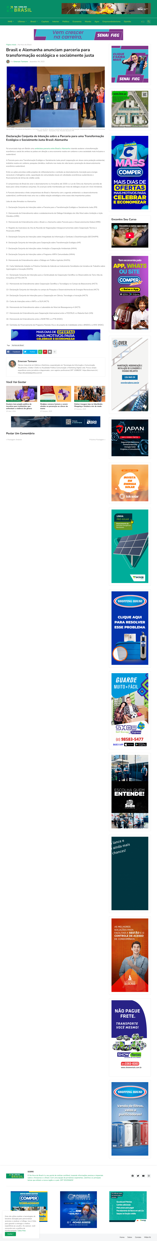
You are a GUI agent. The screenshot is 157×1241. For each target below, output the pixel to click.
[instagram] (149, 1176)
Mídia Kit (147, 1237)
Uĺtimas (21, 21)
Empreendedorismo (111, 21)
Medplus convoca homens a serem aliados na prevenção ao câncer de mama (54, 406)
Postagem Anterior (14, 439)
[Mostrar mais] (54, 352)
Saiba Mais (21, 1230)
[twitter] (138, 1176)
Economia (77, 21)
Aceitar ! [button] (10, 1234)
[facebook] (133, 1176)
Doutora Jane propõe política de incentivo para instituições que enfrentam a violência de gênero (19, 406)
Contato (138, 1237)
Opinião (127, 21)
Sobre (129, 1237)
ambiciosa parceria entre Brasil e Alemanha (52, 148)
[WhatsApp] (40, 352)
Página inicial (11, 45)
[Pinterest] (45, 352)
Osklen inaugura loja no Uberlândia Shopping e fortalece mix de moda (88, 405)
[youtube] (143, 1176)
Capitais (45, 21)
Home (122, 1237)
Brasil (33, 21)
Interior (55, 21)
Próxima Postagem (96, 439)
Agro (97, 21)
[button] (143, 21)
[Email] (50, 352)
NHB (10, 21)
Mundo (88, 21)
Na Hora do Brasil (25, 45)
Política (65, 21)
